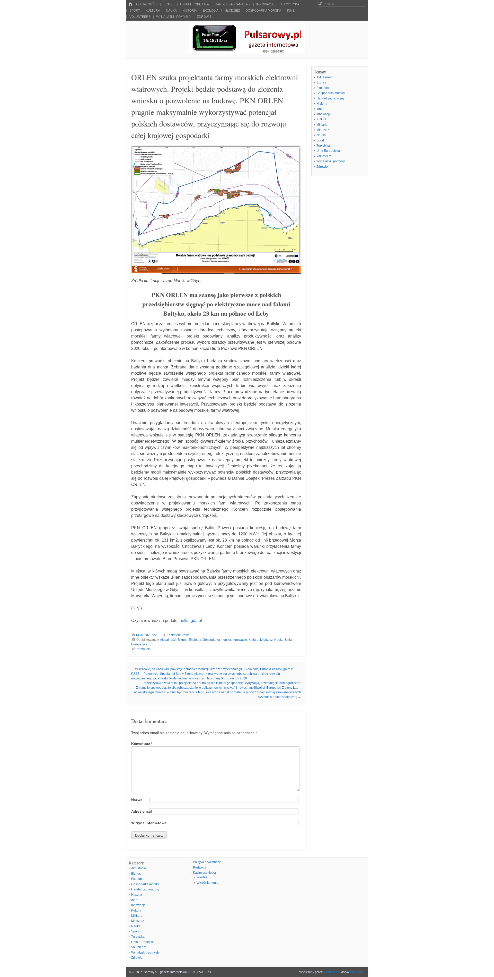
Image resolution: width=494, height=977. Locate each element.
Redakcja (199, 867)
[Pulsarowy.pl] (246, 52)
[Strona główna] (130, 4)
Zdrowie (204, 17)
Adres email (141, 811)
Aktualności (146, 4)
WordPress (331, 972)
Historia (189, 10)
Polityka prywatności (207, 862)
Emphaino (357, 972)
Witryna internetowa (148, 823)
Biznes (168, 4)
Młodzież (232, 10)
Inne (291, 10)
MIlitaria (322, 125)
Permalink (143, 649)
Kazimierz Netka (178, 635)
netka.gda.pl (191, 620)
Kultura (153, 10)
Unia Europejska (194, 4)
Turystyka (290, 4)
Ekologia (210, 10)
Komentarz (141, 744)
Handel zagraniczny (233, 4)
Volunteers (140, 17)
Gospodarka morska (263, 10)
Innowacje (265, 4)
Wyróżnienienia (207, 883)
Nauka (171, 10)
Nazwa (137, 800)
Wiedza (202, 877)
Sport (134, 10)
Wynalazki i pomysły (173, 17)
